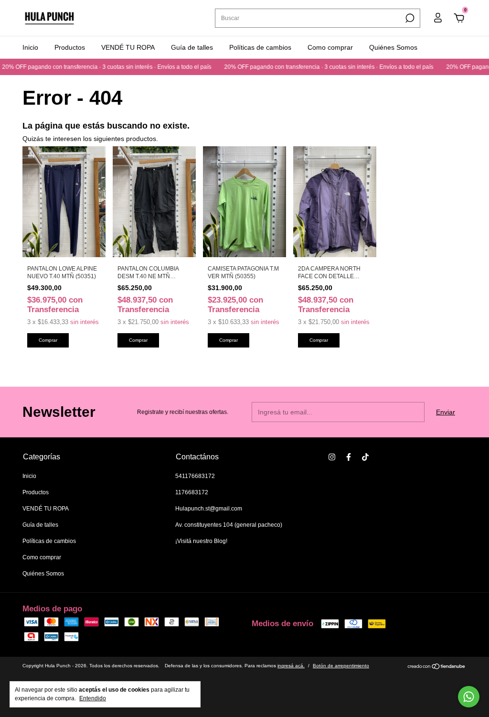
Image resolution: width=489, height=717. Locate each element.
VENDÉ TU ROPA (128, 47)
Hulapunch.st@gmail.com (208, 508)
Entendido (92, 698)
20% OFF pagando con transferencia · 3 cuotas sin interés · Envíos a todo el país (319, 67)
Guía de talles (192, 47)
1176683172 (191, 492)
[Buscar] (409, 18)
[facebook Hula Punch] (348, 457)
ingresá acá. (291, 665)
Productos (69, 47)
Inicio (30, 47)
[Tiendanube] (437, 667)
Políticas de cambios (260, 47)
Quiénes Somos (393, 47)
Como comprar (330, 47)
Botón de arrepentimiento (341, 665)
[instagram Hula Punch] (332, 457)
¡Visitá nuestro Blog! (201, 541)
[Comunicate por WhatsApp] (468, 696)
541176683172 (195, 476)
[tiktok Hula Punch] (365, 457)
